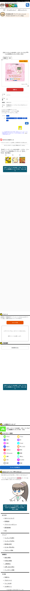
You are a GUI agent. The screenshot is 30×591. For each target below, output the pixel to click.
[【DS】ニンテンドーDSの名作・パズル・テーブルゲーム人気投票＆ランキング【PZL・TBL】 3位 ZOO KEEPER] (22, 160)
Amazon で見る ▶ (23, 61)
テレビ (21, 443)
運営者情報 (7, 527)
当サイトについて (9, 518)
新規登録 (19, 478)
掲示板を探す (8, 544)
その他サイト (8, 586)
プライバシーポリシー (10, 524)
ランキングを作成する (15, 467)
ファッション (9, 453)
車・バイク (22, 446)
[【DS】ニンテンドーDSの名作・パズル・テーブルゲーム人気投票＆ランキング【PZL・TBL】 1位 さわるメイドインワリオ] (8, 160)
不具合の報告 (8, 560)
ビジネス (22, 459)
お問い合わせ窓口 (9, 567)
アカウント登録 (8, 550)
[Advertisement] (15, 34)
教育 (7, 463)
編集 (27, 123)
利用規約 (6, 521)
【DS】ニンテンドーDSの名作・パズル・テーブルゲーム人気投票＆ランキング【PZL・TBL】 (18, 429)
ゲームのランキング (11, 10)
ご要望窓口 (7, 563)
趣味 (21, 453)
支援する (6, 577)
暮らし (21, 456)
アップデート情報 (9, 570)
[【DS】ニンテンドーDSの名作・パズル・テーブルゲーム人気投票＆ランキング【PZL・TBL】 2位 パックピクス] (15, 160)
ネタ (7, 459)
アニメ (21, 436)
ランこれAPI (7, 583)
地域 (21, 463)
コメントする (15, 322)
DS (23, 118)
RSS (5, 530)
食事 (7, 456)
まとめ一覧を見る (9, 547)
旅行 (21, 449)
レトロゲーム (20, 118)
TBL (7, 120)
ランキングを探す (9, 538)
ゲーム (8, 115)
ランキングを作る (9, 541)
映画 (7, 443)
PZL (26, 118)
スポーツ (8, 449)
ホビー (7, 446)
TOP (4, 10)
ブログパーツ (8, 580)
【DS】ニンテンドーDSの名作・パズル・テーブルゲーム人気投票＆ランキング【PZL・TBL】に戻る (15, 169)
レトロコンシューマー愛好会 (12, 118)
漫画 (7, 439)
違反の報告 (7, 557)
